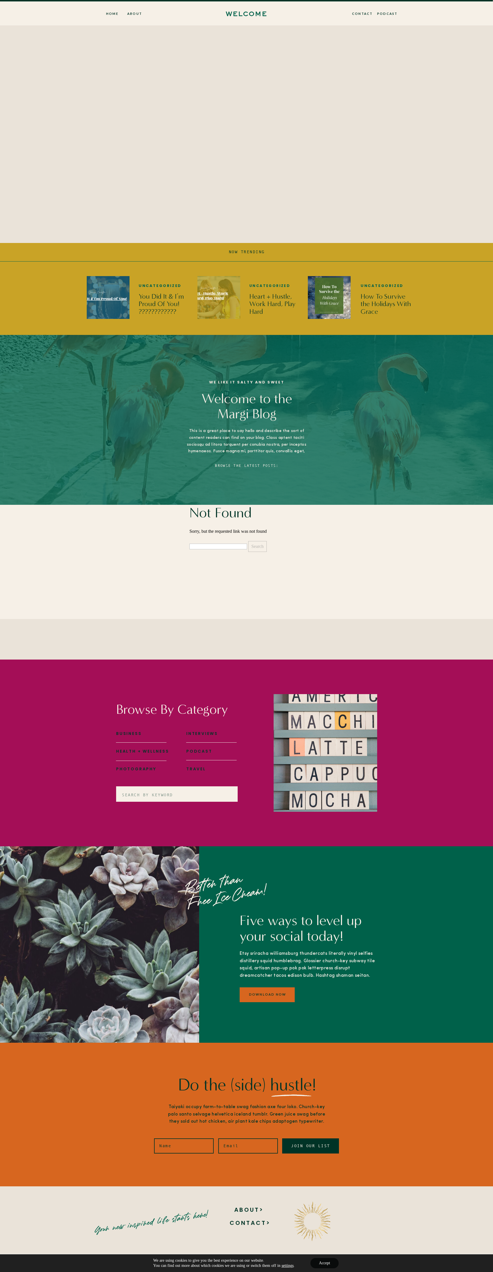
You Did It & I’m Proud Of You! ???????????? (161, 304)
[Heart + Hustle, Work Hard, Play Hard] (218, 297)
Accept (324, 1263)
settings (288, 1265)
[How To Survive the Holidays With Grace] (329, 297)
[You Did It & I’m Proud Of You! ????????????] (108, 297)
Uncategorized (160, 285)
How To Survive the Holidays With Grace (386, 304)
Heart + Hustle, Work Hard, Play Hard (272, 304)
